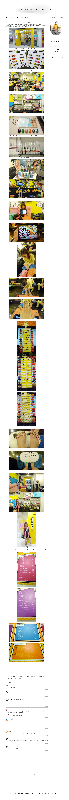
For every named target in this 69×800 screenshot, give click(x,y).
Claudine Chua (11, 719)
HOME (7, 17)
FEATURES (32, 17)
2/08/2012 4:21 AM (18, 719)
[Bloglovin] (56, 41)
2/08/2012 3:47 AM (19, 709)
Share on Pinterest (30, 676)
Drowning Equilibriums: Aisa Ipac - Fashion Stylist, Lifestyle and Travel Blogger (32, 793)
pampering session (9, 678)
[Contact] (58, 41)
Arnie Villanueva (11, 709)
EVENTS (21, 17)
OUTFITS (26, 17)
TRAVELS (16, 17)
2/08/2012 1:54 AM (19, 699)
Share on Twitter (22, 676)
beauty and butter (18, 677)
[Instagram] (54, 41)
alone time (12, 677)
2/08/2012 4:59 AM (13, 731)
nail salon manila (41, 677)
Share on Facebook (14, 676)
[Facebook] (51, 41)
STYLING (11, 17)
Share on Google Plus (39, 676)
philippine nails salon (17, 678)
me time (35, 677)
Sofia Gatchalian (11, 699)
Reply (46, 706)
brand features (24, 677)
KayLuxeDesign (55, 793)
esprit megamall (31, 677)
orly (45, 677)
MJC (9, 731)
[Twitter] (53, 41)
